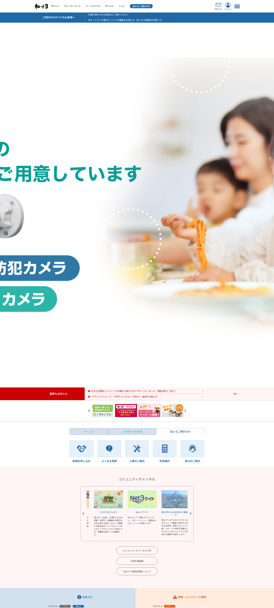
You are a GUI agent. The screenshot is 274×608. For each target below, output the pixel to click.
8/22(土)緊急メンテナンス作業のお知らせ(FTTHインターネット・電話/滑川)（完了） (134, 391)
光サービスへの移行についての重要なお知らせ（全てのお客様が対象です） (126, 20)
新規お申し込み (81, 460)
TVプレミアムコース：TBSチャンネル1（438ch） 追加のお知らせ (124, 396)
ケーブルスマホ (93, 5)
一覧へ (235, 393)
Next (185, 410)
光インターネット (72, 5)
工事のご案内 (137, 460)
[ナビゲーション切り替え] (237, 6)
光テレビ (55, 5)
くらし (122, 5)
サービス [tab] (89, 431)
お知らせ (78, 606)
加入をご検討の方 (141, 6)
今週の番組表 (137, 561)
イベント (65, 606)
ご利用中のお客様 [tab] (132, 431)
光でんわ (109, 5)
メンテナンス (169, 606)
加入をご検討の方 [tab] (180, 431)
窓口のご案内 (192, 460)
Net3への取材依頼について (137, 571)
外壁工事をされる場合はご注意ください (108, 14)
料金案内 (165, 460)
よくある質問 (109, 460)
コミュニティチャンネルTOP (137, 550)
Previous (88, 410)
